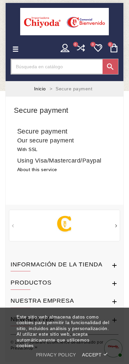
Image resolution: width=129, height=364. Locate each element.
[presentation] (13, 226)
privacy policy (56, 354)
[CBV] (64, 224)
